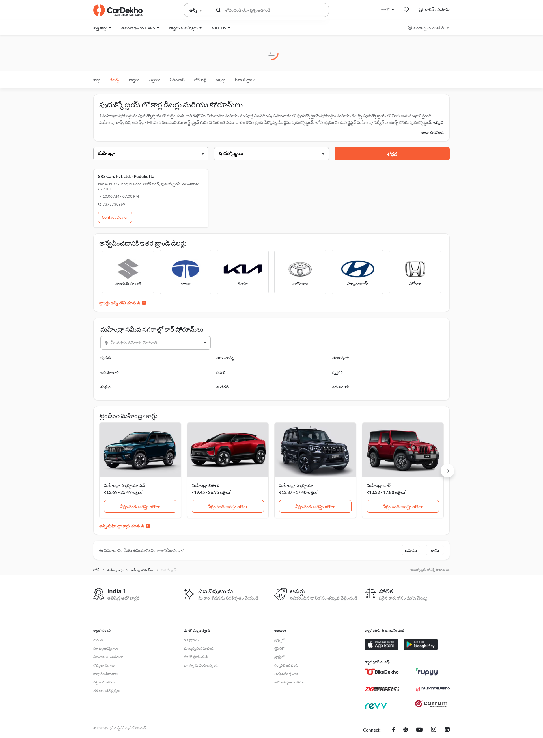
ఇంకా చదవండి (432, 132)
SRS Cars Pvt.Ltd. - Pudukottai (127, 176)
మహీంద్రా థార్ (379, 485)
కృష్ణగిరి (337, 372)
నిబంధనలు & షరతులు (108, 657)
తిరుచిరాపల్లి (225, 357)
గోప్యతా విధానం (104, 665)
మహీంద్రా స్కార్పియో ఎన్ (124, 485)
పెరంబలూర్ (340, 387)
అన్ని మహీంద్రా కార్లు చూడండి (121, 525)
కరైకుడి (105, 357)
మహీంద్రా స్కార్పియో (296, 485)
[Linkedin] (447, 730)
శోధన (392, 154)
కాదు (435, 550)
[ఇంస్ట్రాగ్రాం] (433, 730)
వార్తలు (134, 79)
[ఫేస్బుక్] (393, 730)
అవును (411, 550)
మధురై (105, 387)
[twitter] (405, 730)
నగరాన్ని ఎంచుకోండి (428, 27)
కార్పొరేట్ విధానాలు (105, 674)
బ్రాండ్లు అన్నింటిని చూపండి (119, 302)
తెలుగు (385, 9)
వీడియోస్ (177, 79)
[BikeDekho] (382, 672)
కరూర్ (220, 372)
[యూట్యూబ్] (419, 730)
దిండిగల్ (222, 387)
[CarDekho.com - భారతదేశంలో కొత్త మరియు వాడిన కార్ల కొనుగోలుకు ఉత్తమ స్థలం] (118, 10)
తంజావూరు (341, 357)
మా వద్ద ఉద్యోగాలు (105, 648)
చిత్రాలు (154, 79)
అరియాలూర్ (109, 372)
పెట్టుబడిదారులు (104, 682)
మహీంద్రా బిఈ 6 (205, 485)
